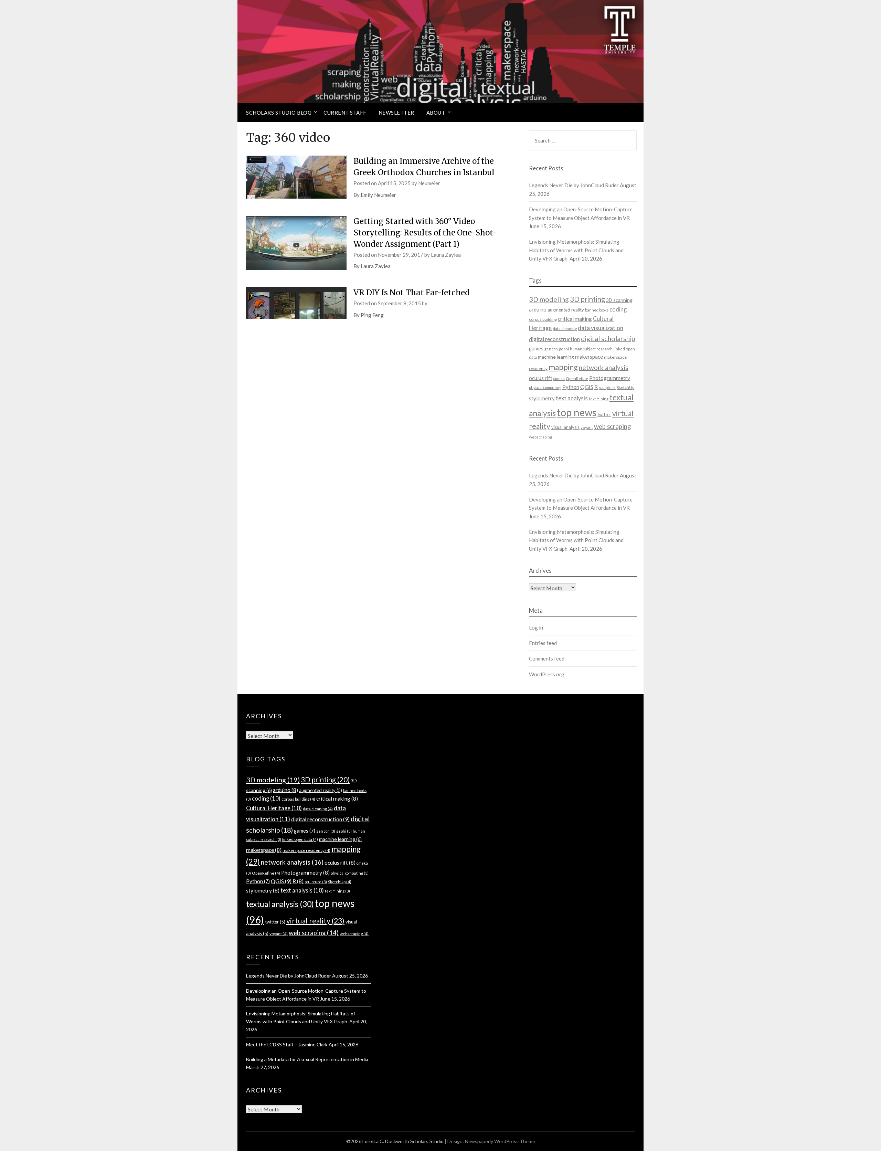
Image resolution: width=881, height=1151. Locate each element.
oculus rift (540, 378)
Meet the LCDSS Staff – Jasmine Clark (287, 1044)
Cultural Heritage (274, 808)
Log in (536, 627)
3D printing (587, 299)
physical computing (545, 387)
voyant (587, 427)
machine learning (556, 357)
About (435, 112)
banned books (596, 310)
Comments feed (546, 658)
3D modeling (549, 299)
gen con (551, 349)
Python (570, 387)
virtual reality (315, 920)
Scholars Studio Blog (278, 112)
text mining (598, 399)
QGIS (586, 386)
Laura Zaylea (446, 255)
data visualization (600, 327)
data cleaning (565, 328)
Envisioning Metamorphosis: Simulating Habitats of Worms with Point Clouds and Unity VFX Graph (576, 250)
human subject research (591, 349)
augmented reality (566, 310)
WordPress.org (546, 674)
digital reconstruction (554, 339)
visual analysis (565, 427)
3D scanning (619, 300)
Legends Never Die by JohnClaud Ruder (574, 185)
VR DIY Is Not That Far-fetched (411, 292)
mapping (563, 367)
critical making (575, 319)
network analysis (603, 367)
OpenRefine (577, 378)
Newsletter (396, 112)
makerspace (589, 356)
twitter (604, 414)
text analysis (572, 398)
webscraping (540, 437)
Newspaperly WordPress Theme (500, 1141)
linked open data (300, 839)
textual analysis (280, 904)
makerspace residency (306, 850)
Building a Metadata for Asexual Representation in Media (307, 1059)
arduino (537, 309)
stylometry (542, 398)
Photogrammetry (609, 378)
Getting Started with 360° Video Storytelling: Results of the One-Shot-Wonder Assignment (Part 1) (425, 233)
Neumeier (429, 183)
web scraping (612, 426)
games (536, 348)
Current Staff (345, 112)
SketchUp (625, 387)
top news (576, 412)
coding (618, 309)
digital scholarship (608, 338)
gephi (564, 349)
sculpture (607, 387)
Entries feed (543, 643)
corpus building (543, 319)
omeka (559, 378)
